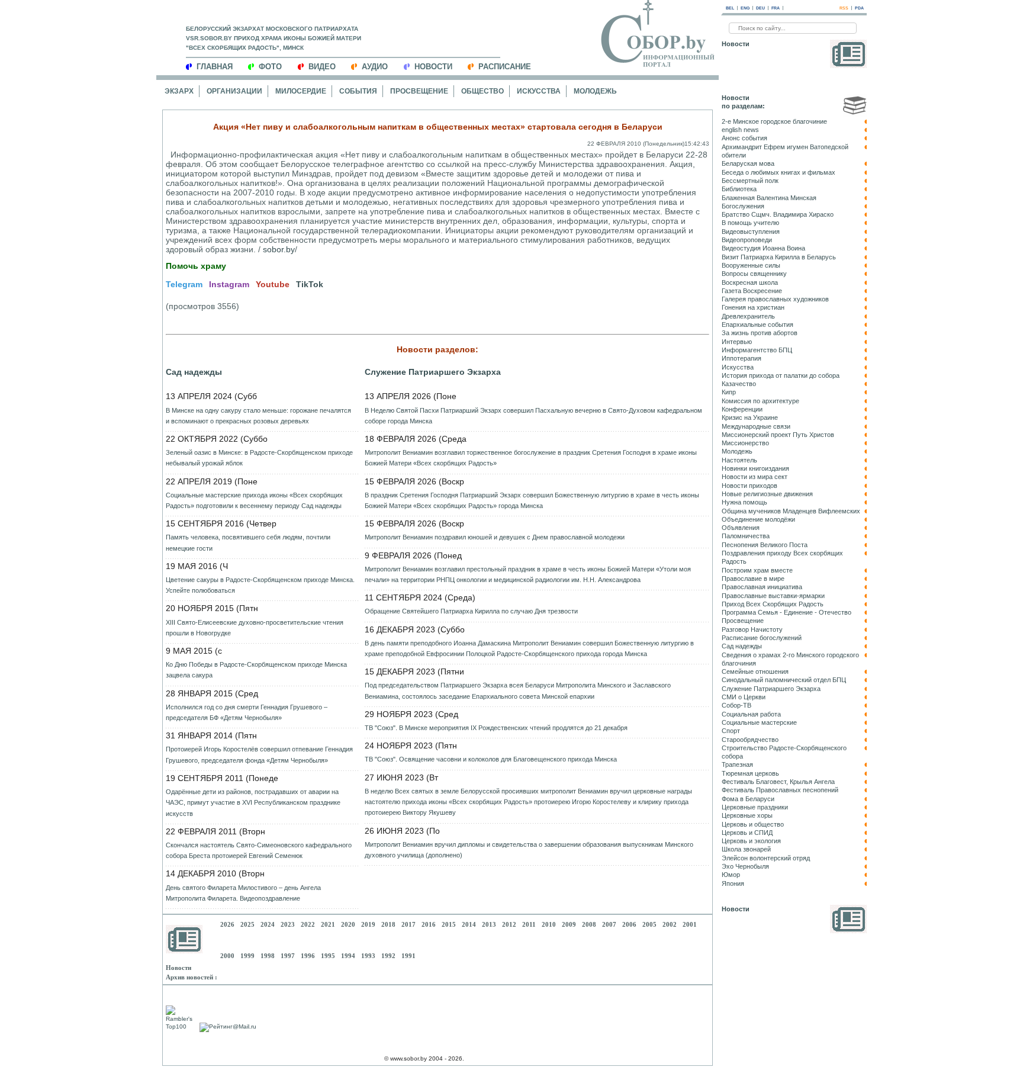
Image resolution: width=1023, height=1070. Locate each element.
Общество (482, 91)
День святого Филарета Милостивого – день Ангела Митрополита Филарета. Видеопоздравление (243, 893)
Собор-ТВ (736, 705)
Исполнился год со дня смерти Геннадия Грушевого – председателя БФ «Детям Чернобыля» (246, 712)
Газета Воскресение (752, 290)
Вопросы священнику (754, 273)
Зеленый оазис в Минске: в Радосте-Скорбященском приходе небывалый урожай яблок (259, 458)
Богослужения (743, 206)
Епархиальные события (757, 324)
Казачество (739, 383)
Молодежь (595, 91)
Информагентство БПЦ (757, 350)
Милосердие (300, 91)
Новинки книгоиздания (755, 468)
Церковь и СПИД (747, 832)
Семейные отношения (755, 671)
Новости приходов (749, 485)
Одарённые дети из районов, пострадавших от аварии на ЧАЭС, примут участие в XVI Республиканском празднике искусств (253, 802)
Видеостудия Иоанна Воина (763, 248)
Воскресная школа (750, 282)
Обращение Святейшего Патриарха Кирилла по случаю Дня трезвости (471, 611)
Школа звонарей (746, 849)
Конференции (742, 409)
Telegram (184, 284)
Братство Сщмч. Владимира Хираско (778, 214)
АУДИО (375, 66)
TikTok (309, 284)
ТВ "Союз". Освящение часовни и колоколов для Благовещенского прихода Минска (491, 759)
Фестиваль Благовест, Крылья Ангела (778, 781)
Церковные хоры (747, 815)
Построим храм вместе (757, 570)
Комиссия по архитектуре (760, 400)
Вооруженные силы (751, 265)
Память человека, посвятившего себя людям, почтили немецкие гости (248, 542)
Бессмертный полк (750, 180)
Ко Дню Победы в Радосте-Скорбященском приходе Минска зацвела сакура (256, 670)
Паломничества (746, 535)
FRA (775, 8)
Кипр (729, 392)
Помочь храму (196, 266)
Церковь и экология (751, 840)
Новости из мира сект (754, 476)
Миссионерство (745, 442)
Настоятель (739, 460)
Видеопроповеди (747, 239)
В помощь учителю (750, 222)
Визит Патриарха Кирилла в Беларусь (779, 257)
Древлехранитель (748, 316)
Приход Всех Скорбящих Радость (772, 604)
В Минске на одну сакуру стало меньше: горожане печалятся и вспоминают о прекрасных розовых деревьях (258, 416)
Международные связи (756, 426)
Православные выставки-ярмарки (773, 595)
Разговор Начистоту (752, 629)
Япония (733, 883)
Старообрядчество (750, 739)
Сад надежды (194, 372)
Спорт (731, 730)
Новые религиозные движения (767, 493)
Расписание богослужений (762, 637)
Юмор (731, 874)
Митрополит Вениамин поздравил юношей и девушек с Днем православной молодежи (495, 537)
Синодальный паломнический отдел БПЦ (784, 679)
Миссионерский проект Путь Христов (778, 434)
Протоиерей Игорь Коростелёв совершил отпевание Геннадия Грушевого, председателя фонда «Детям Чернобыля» (259, 754)
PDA (859, 8)
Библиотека (739, 188)
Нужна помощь (744, 502)
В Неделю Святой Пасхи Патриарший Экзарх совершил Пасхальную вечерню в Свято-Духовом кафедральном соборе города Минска (533, 416)
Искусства (539, 91)
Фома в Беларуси (748, 798)
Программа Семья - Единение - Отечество (786, 612)
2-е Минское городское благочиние (774, 121)
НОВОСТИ (433, 66)
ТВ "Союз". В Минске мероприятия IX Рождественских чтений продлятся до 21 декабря (496, 727)
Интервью (737, 341)
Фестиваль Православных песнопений (780, 789)
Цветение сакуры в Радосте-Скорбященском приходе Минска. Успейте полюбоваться (260, 585)
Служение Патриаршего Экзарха (433, 372)
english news (740, 129)
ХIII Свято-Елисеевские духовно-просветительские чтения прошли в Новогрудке (254, 628)
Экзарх (179, 91)
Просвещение (419, 91)
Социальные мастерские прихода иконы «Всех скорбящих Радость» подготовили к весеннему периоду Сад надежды (254, 500)
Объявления (741, 527)
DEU (760, 8)
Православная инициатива (762, 586)
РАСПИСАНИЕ (504, 66)
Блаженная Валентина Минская (769, 197)
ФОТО (270, 66)
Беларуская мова (748, 163)
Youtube (272, 284)
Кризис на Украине (750, 417)
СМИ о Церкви (743, 697)
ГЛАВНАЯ (215, 66)
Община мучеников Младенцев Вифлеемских (791, 511)
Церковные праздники (755, 807)
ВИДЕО (322, 66)
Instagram (229, 284)
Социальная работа (751, 714)
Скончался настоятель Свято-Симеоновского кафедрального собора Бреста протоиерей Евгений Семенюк (259, 850)
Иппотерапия (741, 358)
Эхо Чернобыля (745, 866)
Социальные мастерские (759, 722)
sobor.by (279, 249)
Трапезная (737, 764)
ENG (745, 8)
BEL (730, 8)
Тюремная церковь (750, 773)
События (358, 91)
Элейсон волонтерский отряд (766, 858)
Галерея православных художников (775, 299)
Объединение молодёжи (758, 519)
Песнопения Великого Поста (765, 544)
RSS (843, 8)
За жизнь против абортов (759, 332)
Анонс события (744, 138)
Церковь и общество (753, 824)
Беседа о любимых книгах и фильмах (778, 172)
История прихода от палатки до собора (780, 375)
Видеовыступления (751, 231)
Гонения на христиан (753, 307)
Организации (234, 91)
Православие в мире (753, 578)
